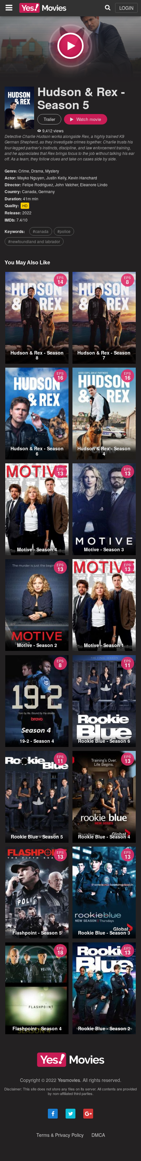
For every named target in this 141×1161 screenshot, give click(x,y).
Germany (46, 191)
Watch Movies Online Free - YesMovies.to (43, 8)
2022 (26, 212)
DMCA (98, 1135)
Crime (23, 171)
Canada (29, 191)
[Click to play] (70, 46)
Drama (37, 171)
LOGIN (126, 8)
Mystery (52, 171)
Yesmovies (69, 1080)
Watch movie (88, 119)
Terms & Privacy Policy (60, 1135)
